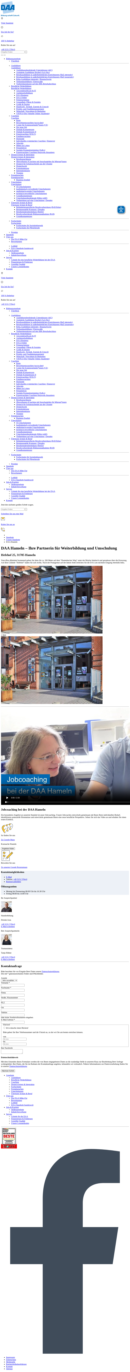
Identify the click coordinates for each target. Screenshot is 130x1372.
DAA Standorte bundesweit (22, 248)
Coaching (15, 116)
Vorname (5, 983)
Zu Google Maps (8, 840)
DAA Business (22, 95)
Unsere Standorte (13, 540)
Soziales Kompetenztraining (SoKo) (30, 150)
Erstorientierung (22, 168)
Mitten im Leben (23, 145)
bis (4, 1041)
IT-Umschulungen (23, 187)
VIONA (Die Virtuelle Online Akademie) (33, 113)
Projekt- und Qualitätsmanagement (30, 109)
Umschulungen (17, 1091)
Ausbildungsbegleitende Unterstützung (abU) (34, 70)
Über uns (9, 237)
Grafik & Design (23, 104)
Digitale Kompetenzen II (26, 132)
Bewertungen (16, 241)
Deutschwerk (21, 166)
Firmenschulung (22, 100)
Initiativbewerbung (18, 255)
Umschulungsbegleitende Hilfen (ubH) (31, 198)
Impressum (10, 1357)
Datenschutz (11, 1360)
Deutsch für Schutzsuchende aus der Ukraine (34, 164)
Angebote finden (8, 849)
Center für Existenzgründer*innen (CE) (32, 125)
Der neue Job (21, 127)
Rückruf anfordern (13, 882)
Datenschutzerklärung (50, 971)
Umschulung (16, 182)
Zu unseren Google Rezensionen (14, 867)
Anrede (4, 978)
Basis (18, 120)
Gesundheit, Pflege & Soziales (28, 102)
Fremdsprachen (17, 175)
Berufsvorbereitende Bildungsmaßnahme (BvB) (35, 214)
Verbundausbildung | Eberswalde (29, 81)
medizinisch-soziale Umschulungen (30, 191)
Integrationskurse (23, 171)
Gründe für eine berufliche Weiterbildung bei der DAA (33, 260)
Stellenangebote (17, 253)
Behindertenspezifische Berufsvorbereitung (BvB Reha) (38, 207)
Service (9, 257)
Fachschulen (16, 221)
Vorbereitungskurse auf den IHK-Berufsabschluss (36, 84)
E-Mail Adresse (8, 1020)
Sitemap (9, 1369)
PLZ (3, 1002)
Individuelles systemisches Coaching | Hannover (35, 141)
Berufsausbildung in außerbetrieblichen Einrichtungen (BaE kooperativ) (45, 77)
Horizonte (20, 139)
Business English (23, 180)
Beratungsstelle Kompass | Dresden (30, 209)
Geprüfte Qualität (18, 264)
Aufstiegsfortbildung (24, 93)
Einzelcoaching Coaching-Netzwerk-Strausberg (35, 152)
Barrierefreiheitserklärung (16, 1364)
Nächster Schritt (8, 1071)
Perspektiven (21, 148)
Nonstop (19, 173)
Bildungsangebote (13, 59)
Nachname (6, 988)
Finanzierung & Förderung (22, 262)
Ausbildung (16, 65)
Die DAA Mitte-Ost (19, 239)
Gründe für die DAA (19, 1116)
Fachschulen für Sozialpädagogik (29, 225)
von (4, 1037)
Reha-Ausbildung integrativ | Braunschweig (33, 79)
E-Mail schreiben (8, 926)
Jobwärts (19, 143)
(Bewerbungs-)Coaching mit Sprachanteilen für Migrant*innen (41, 161)
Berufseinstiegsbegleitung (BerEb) (30, 212)
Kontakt (9, 269)
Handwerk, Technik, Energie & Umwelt (32, 107)
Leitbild (14, 246)
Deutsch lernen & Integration (22, 155)
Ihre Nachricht (7, 1048)
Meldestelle (10, 1362)
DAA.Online (21, 97)
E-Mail (9, 877)
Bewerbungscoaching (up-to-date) (30, 123)
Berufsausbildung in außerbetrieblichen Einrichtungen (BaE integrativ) (44, 75)
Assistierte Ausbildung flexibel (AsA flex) (33, 72)
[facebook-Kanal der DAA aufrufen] (65, 1353)
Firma (3, 993)
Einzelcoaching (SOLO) (26, 134)
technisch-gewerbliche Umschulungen (31, 193)
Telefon (4, 1012)
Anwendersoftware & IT (26, 91)
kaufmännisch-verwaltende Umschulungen (33, 189)
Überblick (15, 61)
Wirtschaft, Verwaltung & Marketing (30, 111)
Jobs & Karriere (12, 251)
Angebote (10, 1075)
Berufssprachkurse (23, 159)
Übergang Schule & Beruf (21, 203)
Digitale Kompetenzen (25, 129)
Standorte (10, 235)
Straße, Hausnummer (9, 998)
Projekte (14, 232)
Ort (2, 1007)
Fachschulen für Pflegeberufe (28, 228)
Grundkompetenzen (24, 196)
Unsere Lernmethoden (20, 267)
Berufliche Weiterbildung (21, 86)
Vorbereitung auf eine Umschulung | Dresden (34, 200)
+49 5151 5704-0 (8, 49)
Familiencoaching (23, 136)
